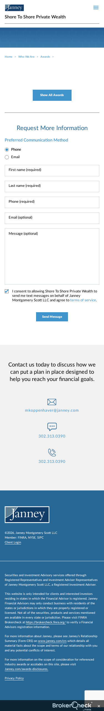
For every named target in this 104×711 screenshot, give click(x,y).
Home (8, 56)
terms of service (83, 300)
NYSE (31, 537)
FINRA (22, 537)
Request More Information (52, 128)
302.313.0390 (52, 436)
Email (15, 157)
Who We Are (26, 56)
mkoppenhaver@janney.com (52, 410)
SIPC (40, 537)
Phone (16, 150)
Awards (45, 56)
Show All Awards (52, 95)
